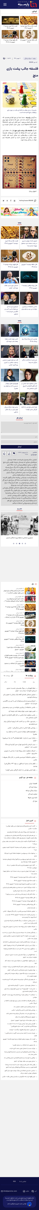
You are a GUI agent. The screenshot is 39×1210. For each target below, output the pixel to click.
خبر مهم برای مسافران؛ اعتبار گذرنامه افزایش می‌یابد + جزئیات (19, 967)
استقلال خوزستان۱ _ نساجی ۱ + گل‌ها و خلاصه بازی (21, 985)
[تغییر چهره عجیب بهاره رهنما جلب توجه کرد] (10, 330)
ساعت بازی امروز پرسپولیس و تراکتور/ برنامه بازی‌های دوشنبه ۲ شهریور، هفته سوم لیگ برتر (14, 600)
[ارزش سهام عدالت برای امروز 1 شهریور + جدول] (30, 647)
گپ (36, 1191)
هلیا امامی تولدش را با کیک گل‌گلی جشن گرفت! (29, 408)
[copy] (35, 201)
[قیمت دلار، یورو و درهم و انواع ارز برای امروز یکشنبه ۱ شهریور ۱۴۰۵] (30, 655)
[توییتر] (3, 200)
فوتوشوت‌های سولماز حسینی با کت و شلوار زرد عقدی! (11, 386)
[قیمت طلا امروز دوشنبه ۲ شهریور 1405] (10, 20)
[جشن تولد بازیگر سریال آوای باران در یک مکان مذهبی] (10, 398)
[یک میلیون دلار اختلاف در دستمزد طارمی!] (30, 663)
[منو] (5, 4)
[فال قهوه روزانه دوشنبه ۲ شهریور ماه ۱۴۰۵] (10, 34)
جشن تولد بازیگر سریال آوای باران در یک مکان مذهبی (11, 409)
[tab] (25, 543)
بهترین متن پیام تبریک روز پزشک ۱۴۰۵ (29, 340)
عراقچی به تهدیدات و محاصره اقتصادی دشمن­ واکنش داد (19, 1058)
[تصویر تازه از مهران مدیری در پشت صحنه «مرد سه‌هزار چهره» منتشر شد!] (29, 232)
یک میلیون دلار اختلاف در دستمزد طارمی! (14, 664)
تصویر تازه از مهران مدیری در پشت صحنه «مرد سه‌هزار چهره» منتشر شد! (29, 243)
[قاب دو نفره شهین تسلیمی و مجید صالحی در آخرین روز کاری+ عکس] (10, 351)
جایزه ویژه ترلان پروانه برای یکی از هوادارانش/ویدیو (21, 832)
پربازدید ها (29, 675)
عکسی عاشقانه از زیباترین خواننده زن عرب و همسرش (29, 308)
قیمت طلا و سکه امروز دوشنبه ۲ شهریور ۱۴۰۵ (28, 27)
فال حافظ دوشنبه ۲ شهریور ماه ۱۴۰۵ (28, 41)
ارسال (19, 447)
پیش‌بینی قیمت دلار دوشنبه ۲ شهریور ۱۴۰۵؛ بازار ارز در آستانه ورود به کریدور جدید (15, 616)
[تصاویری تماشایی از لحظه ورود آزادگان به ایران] (19, 523)
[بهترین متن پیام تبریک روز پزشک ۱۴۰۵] (29, 330)
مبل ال (35, 801)
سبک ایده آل (33, 787)
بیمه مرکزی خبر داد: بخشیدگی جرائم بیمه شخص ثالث (20, 1014)
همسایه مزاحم (31, 908)
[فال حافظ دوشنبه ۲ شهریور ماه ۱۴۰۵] (28, 34)
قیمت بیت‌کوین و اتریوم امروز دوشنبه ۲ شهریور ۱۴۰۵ (20, 884)
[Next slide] (35, 523)
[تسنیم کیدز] (19, 212)
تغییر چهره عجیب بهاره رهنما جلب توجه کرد (11, 340)
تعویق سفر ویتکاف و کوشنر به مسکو (25, 1017)
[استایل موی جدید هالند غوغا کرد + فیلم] (10, 277)
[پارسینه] (26, 4)
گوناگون (34, 12)
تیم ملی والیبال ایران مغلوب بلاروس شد (24, 1007)
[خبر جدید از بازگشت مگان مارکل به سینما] (29, 351)
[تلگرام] (7, 200)
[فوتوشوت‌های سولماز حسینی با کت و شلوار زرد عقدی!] (10, 375)
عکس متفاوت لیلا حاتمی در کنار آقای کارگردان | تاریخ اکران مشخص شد (29, 386)
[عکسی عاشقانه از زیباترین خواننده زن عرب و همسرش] (29, 298)
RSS (14, 1181)
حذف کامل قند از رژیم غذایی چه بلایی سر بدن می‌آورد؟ (20, 894)
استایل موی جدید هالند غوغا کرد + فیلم (11, 287)
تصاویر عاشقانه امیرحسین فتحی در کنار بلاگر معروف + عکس (19, 911)
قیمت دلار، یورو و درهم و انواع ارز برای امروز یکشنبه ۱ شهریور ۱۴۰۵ (14, 656)
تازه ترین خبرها (32, 798)
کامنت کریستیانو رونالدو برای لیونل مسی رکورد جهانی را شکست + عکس (14, 592)
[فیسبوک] (11, 200)
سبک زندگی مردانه (31, 791)
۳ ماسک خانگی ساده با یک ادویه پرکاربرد (24, 891)
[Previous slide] (3, 523)
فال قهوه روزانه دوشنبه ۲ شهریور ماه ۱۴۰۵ (10, 41)
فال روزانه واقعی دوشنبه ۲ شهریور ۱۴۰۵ (29, 287)
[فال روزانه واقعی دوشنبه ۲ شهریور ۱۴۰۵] (29, 277)
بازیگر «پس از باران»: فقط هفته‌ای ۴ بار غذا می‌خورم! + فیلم (19, 945)
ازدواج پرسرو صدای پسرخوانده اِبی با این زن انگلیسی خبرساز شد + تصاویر (11, 310)
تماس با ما (22, 1181)
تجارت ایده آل (32, 794)
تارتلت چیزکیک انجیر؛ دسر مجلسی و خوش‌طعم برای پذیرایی (19, 887)
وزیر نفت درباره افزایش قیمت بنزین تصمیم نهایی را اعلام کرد (19, 942)
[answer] (14, 453)
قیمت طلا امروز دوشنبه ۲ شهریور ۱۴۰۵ (10, 27)
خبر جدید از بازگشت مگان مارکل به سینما (29, 361)
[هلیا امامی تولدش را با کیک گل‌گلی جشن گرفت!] (29, 398)
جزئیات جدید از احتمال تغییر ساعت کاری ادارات (22, 1049)
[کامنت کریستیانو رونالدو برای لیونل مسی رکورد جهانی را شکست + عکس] (30, 591)
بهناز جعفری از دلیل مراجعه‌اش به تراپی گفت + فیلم (21, 970)
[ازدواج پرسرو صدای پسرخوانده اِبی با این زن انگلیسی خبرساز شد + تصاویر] (10, 298)
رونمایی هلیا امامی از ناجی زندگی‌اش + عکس (21, 728)
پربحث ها (7, 676)
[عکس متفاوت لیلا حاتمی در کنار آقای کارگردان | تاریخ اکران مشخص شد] (29, 375)
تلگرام (27, 1191)
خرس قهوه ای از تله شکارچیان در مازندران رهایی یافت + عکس (18, 1077)
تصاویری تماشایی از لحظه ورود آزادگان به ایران (19, 538)
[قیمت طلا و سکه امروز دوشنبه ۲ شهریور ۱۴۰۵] (28, 20)
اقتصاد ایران (33, 783)
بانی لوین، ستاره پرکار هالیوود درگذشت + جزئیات (22, 1030)
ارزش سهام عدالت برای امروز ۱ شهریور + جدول (15, 648)
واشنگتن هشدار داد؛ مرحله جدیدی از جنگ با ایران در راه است (18, 933)
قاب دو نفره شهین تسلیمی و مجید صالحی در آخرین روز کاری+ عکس (10, 362)
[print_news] (14, 200)
